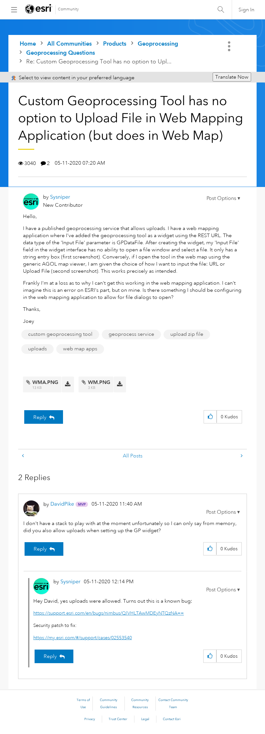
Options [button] (229, 46)
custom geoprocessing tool (60, 334)
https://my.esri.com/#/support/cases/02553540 (82, 638)
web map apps (80, 348)
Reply (40, 417)
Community (68, 9)
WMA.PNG (45, 382)
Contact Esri (172, 719)
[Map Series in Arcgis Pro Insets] (241, 456)
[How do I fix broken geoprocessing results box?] (23, 456)
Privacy (89, 719)
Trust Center (118, 719)
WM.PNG (99, 382)
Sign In (246, 9)
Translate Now (232, 77)
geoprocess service (131, 334)
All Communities (69, 43)
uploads (37, 348)
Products (114, 43)
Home (28, 43)
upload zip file (186, 334)
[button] (223, 198)
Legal (145, 719)
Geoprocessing (158, 43)
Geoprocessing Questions (60, 52)
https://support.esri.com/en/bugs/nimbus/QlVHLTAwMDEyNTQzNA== (108, 613)
